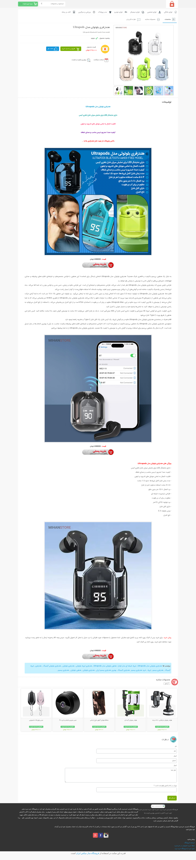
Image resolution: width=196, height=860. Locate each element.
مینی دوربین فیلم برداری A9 (67, 720)
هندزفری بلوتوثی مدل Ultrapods (149, 666)
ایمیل (175, 756)
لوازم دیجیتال (135, 12)
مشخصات (168, 19)
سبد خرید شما (28, 4)
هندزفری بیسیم (157, 670)
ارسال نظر (172, 798)
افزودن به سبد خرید (68, 49)
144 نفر (50, 49)
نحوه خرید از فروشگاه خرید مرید (185, 848)
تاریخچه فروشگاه (189, 842)
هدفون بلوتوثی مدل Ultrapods (105, 666)
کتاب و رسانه (66, 12)
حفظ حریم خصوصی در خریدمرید (184, 845)
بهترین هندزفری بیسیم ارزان (106, 670)
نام (176, 746)
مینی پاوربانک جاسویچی (36, 720)
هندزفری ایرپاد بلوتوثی (83, 666)
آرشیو (167, 683)
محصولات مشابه (150, 19)
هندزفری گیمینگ (123, 670)
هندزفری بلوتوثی (68, 666)
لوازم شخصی (151, 12)
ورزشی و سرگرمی (84, 12)
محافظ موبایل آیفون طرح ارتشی (99, 720)
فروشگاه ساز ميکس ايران (87, 853)
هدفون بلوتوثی (75, 670)
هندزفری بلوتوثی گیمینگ (51, 666)
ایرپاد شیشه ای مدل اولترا (126, 666)
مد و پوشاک (102, 12)
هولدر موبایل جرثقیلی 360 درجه (162, 720)
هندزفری (38, 666)
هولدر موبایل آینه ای (131, 720)
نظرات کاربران (131, 19)
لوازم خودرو (118, 12)
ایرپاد (149, 670)
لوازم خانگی (168, 12)
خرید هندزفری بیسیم (138, 670)
